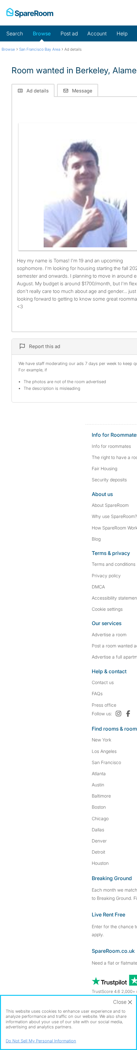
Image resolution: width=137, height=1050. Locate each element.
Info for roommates (111, 446)
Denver (99, 840)
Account (97, 33)
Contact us (103, 682)
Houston (100, 863)
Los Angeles (104, 751)
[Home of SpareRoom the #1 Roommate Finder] (29, 12)
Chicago (100, 818)
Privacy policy (106, 575)
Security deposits (109, 479)
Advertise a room (109, 634)
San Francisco (106, 762)
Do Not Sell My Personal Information (41, 1040)
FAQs (97, 693)
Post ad (69, 33)
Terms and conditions (113, 564)
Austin (98, 784)
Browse (42, 33)
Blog (96, 539)
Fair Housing (104, 468)
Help (122, 33)
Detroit (98, 852)
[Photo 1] (85, 187)
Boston (99, 807)
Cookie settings (107, 609)
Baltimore (101, 795)
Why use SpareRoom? (114, 516)
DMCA (98, 586)
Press (104, 705)
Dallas (98, 829)
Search (14, 33)
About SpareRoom (110, 505)
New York (101, 739)
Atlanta (99, 773)
